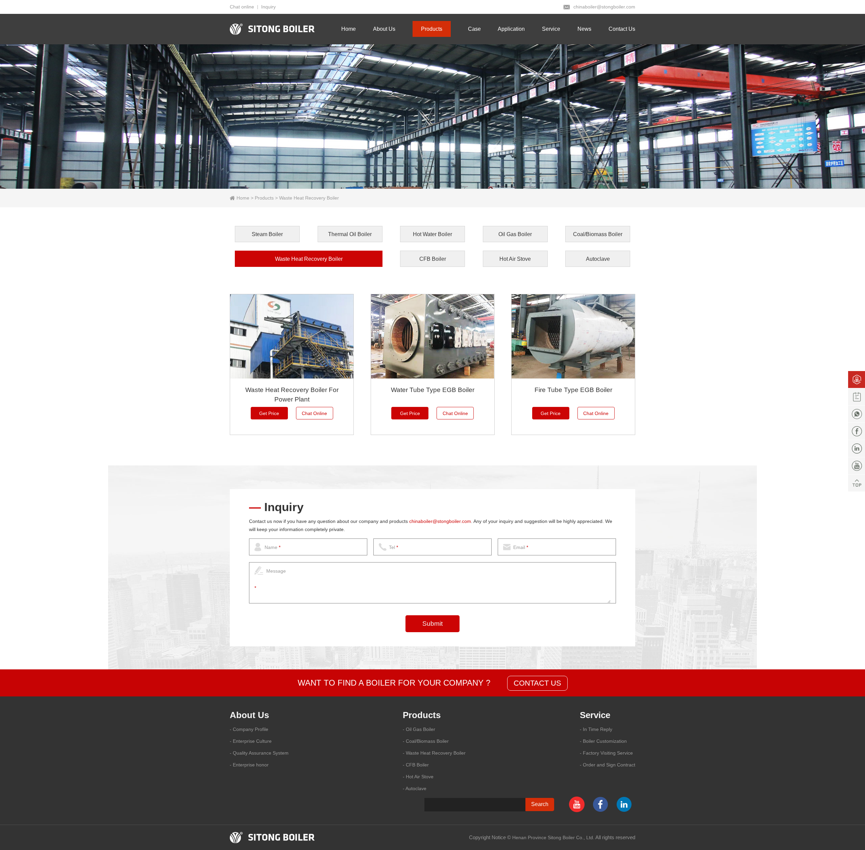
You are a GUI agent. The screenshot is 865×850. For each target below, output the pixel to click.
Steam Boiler (267, 234)
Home (348, 29)
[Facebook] (856, 431)
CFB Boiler (432, 259)
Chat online (242, 6)
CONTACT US (537, 683)
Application (511, 29)
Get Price (269, 413)
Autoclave (598, 259)
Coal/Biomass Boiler (597, 234)
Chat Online (314, 413)
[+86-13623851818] (856, 414)
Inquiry (268, 6)
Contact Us (622, 29)
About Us (384, 29)
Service (551, 29)
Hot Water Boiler (432, 234)
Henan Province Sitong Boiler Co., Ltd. (553, 837)
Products (431, 29)
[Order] (856, 396)
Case (474, 29)
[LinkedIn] (856, 448)
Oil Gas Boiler (515, 234)
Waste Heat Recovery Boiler (309, 198)
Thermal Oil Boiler (350, 234)
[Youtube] (856, 465)
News (584, 29)
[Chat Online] (856, 379)
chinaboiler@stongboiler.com (604, 6)
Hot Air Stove (515, 259)
